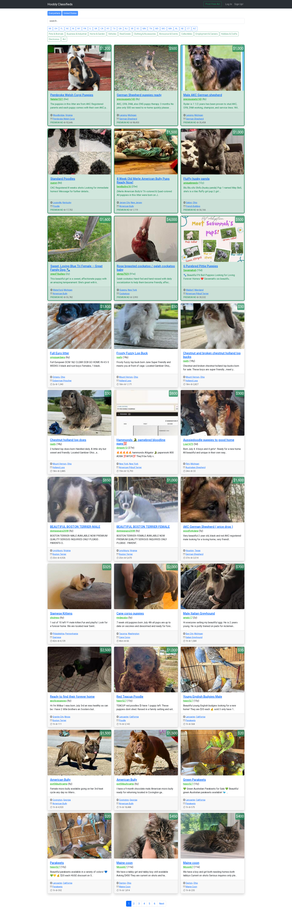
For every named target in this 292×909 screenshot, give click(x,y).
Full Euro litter (59, 353)
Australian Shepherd (195, 467)
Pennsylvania (71, 633)
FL (62, 28)
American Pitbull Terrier (197, 293)
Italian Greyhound (194, 637)
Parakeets (191, 720)
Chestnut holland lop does (68, 440)
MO (163, 28)
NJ (126, 28)
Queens (123, 290)
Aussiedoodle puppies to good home (208, 440)
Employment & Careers (207, 34)
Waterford (58, 290)
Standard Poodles (62, 179)
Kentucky (67, 202)
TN (150, 28)
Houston (190, 550)
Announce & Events (168, 34)
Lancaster (124, 717)
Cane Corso (124, 637)
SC (138, 28)
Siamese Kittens (61, 613)
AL (176, 28)
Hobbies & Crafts (229, 34)
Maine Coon (124, 886)
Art (64, 39)
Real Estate (125, 34)
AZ (194, 28)
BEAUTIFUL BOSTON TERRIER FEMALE (143, 527)
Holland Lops (125, 380)
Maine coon (124, 863)
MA (170, 28)
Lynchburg (58, 550)
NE (182, 28)
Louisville (57, 202)
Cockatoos (124, 293)
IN (73, 28)
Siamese (57, 637)
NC (67, 28)
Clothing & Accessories (145, 34)
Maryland (199, 290)
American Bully (126, 206)
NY (78, 28)
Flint (188, 464)
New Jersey (136, 202)
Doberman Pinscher (62, 380)
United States (70, 13)
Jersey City (124, 202)
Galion (189, 202)
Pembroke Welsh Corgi (64, 119)
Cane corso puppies (130, 613)
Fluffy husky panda (196, 179)
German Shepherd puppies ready (139, 95)
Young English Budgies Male (202, 696)
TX (114, 28)
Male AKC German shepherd (202, 95)
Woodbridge (58, 115)
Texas (197, 550)
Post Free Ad (212, 4)
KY (108, 28)
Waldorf (190, 290)
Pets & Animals (56, 34)
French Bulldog (193, 206)
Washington (133, 633)
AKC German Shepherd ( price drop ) (208, 527)
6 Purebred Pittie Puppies (200, 266)
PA (84, 28)
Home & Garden (97, 34)
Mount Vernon (126, 377)
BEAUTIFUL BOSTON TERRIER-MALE (75, 527)
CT (188, 28)
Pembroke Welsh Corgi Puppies (71, 95)
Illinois (67, 717)
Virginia (69, 115)
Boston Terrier (59, 554)
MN (144, 28)
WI (132, 28)
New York (132, 290)
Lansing (123, 115)
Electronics (54, 39)
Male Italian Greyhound (199, 613)
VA (95, 28)
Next (161, 903)
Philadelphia (58, 633)
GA (120, 28)
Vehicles (112, 34)
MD (156, 28)
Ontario (56, 377)
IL (90, 28)
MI (50, 28)
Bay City (189, 633)
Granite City (58, 717)
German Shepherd (128, 119)
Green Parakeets (194, 780)
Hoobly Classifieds (60, 4)
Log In (228, 4)
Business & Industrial (77, 34)
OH (55, 28)
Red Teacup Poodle (129, 696)
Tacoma (123, 633)
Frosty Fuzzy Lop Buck (132, 353)
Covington (57, 800)
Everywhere (54, 13)
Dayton (122, 883)
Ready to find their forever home (72, 696)
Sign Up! (238, 4)
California (134, 717)
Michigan (132, 115)
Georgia (67, 800)
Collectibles (186, 34)
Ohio (195, 202)
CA (102, 28)
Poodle (56, 206)
